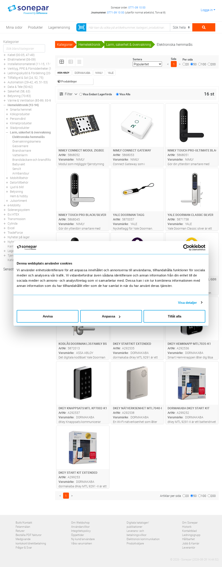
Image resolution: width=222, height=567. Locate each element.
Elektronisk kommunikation (143, 539)
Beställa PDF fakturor (28, 535)
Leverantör (188, 547)
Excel (11, 228)
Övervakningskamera (26, 141)
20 (187, 64)
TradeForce (15, 232)
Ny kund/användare (83, 539)
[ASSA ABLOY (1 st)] (63, 73)
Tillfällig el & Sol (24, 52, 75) (26, 78)
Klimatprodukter (21, 123)
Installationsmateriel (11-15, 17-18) (31, 64)
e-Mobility (14, 205)
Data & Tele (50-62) (20, 87)
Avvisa (48, 316)
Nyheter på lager (19, 237)
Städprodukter (19, 128)
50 (195, 64)
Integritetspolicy (81, 531)
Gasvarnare (20, 146)
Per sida (188, 59)
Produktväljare (135, 543)
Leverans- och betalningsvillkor (136, 533)
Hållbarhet (188, 539)
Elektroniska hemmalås (28, 137)
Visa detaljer (187, 302)
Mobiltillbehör (19, 178)
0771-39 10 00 (136, 7)
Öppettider (77, 535)
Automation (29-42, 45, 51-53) (28, 82)
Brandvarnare (21, 150)
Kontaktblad (189, 531)
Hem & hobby (19, 196)
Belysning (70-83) (19, 96)
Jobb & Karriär (190, 543)
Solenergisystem (19, 210)
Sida (173, 59)
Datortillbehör (19, 182)
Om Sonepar (190, 522)
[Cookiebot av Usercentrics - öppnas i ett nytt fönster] (188, 247)
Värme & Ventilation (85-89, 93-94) (31, 100)
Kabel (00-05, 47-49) (21, 55)
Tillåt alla (174, 316)
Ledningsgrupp (191, 535)
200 (213, 64)
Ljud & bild (17, 187)
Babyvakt (18, 164)
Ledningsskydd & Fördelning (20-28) (32, 73)
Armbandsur (20, 173)
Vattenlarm (20, 155)
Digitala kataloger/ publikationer (138, 525)
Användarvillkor (80, 527)
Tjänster (13, 255)
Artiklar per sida (170, 496)
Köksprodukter (20, 114)
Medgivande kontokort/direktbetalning (31, 541)
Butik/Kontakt (24, 522)
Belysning (16, 191)
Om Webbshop (80, 522)
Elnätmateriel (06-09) (22, 59)
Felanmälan (23, 527)
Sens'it (16, 169)
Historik (186, 527)
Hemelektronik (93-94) (23, 105)
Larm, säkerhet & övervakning (30, 132)
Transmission (17, 219)
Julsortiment (18, 201)
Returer (20, 531)
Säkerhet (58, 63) (19, 91)
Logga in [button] (207, 10)
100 (203, 64)
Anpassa (108, 316)
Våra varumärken (81, 543)
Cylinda (13, 223)
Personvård (18, 119)
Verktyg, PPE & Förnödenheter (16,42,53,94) (37, 68)
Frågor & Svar (24, 547)
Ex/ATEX (13, 214)
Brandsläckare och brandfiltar (32, 160)
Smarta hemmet (21, 109)
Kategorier (11, 41)
